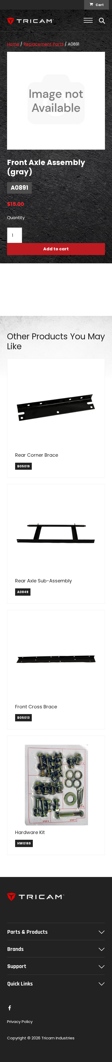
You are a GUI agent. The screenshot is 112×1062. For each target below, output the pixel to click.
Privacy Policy (20, 1021)
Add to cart (56, 249)
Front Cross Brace (36, 706)
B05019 (23, 466)
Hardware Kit (30, 832)
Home (13, 44)
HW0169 (24, 843)
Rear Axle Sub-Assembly (43, 580)
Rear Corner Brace (36, 455)
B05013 (23, 717)
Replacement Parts (43, 44)
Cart (100, 5)
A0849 (22, 592)
